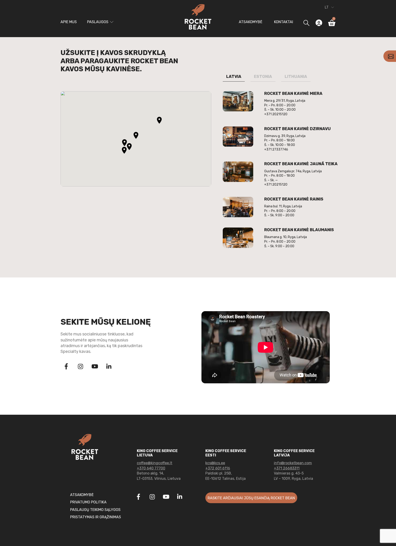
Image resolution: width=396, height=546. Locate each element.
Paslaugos (97, 22)
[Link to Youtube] (94, 367)
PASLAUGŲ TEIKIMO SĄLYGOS (95, 510)
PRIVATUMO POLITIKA (88, 502)
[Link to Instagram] (80, 367)
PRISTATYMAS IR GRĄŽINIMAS (95, 517)
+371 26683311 (287, 468)
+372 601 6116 (217, 468)
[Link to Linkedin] (109, 366)
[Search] (306, 22)
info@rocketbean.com (293, 463)
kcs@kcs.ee (215, 463)
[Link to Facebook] (66, 367)
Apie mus (68, 22)
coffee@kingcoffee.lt (154, 463)
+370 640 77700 (151, 468)
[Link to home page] (198, 17)
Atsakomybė (250, 22)
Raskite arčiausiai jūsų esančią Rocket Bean (251, 498)
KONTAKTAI (283, 22)
